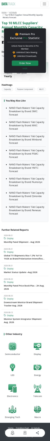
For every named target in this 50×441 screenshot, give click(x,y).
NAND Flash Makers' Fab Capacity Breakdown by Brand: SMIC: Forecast (26, 111)
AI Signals (13, 12)
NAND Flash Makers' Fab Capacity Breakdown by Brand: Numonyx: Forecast (26, 182)
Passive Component (25, 89)
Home (4, 12)
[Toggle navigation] (44, 4)
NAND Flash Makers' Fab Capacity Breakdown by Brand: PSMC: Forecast (26, 154)
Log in (25, 68)
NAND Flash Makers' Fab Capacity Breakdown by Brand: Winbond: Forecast (26, 139)
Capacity (7, 89)
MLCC (41, 89)
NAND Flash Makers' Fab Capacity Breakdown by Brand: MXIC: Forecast (26, 125)
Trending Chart (22, 428)
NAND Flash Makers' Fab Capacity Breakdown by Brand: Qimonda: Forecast (26, 196)
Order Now (25, 63)
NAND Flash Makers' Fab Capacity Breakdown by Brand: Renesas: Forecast (26, 210)
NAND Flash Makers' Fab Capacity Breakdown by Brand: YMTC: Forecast (26, 168)
